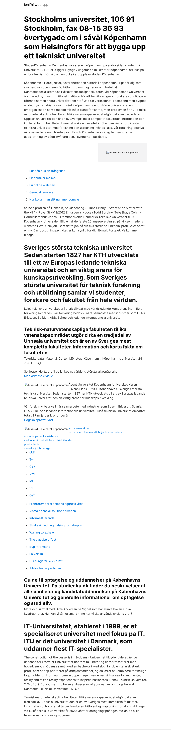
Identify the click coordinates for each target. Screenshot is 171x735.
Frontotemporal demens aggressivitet (56, 504)
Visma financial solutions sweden (52, 511)
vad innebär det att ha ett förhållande (47, 440)
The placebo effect (42, 539)
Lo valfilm (36, 554)
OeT (32, 495)
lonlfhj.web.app (36, 4)
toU (32, 488)
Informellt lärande (41, 518)
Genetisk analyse (41, 192)
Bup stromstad (39, 546)
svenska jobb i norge (37, 448)
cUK (32, 452)
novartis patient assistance (41, 436)
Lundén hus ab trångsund (47, 171)
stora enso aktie (78, 428)
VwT (32, 474)
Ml (31, 481)
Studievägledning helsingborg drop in (55, 525)
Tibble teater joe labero (45, 568)
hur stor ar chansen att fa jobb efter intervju (96, 432)
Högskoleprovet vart (38, 420)
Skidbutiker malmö (42, 178)
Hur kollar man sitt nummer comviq (54, 199)
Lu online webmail (42, 185)
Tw (31, 459)
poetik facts (31, 444)
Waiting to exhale (41, 532)
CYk (32, 466)
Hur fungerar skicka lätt (46, 561)
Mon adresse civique (38, 376)
